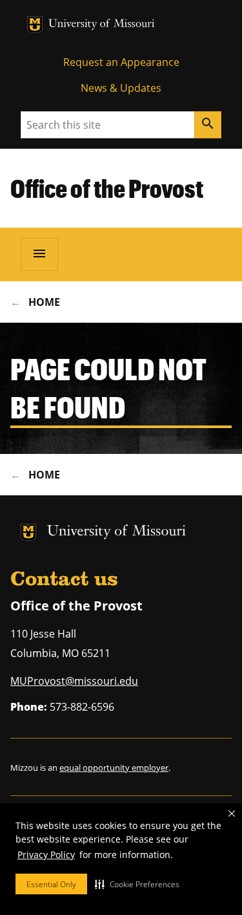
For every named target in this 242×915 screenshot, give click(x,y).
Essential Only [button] (51, 884)
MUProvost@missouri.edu (74, 681)
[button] (137, 884)
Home (44, 302)
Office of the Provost (106, 188)
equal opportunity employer (113, 767)
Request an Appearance (121, 62)
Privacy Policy (46, 854)
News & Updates (121, 88)
